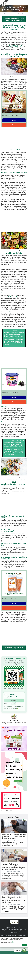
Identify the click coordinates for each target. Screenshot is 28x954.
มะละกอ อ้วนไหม (9, 453)
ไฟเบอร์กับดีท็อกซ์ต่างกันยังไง (16, 46)
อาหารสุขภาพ (17, 935)
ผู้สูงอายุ (15, 871)
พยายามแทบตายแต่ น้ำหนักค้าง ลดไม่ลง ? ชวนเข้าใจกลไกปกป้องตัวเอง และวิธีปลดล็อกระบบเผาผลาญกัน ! (14, 836)
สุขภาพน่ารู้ (21, 13)
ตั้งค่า (13, 942)
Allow (24, 945)
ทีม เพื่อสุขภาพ (14, 13)
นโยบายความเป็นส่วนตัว (6, 940)
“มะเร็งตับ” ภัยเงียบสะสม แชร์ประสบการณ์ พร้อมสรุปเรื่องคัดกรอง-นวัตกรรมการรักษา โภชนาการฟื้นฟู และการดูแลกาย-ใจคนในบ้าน (13, 866)
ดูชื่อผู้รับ (13, 703)
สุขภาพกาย (11, 935)
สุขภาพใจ (7, 935)
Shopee (14, 124)
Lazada (14, 120)
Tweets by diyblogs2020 (6, 810)
